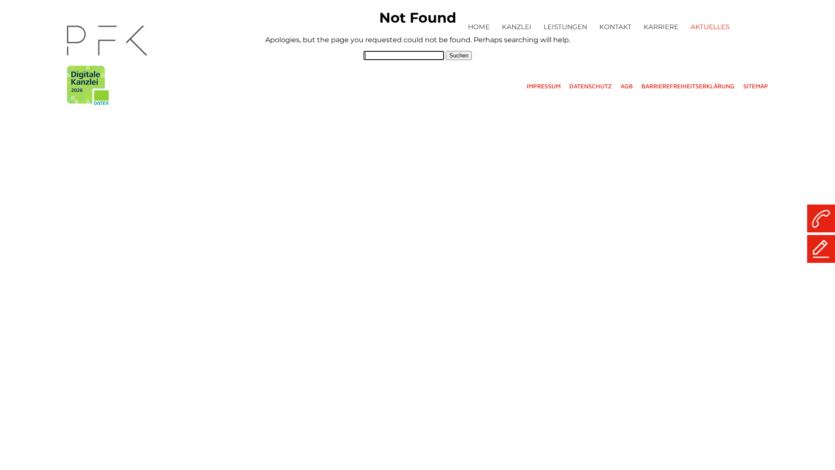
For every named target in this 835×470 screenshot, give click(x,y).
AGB (627, 86)
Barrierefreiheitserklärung (688, 86)
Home (479, 27)
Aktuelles (710, 27)
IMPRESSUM (544, 86)
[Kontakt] (821, 249)
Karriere (661, 27)
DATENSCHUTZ (590, 86)
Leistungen (565, 27)
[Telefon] (821, 218)
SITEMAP (755, 86)
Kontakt (615, 27)
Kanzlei (516, 27)
